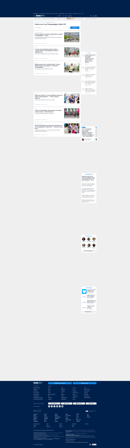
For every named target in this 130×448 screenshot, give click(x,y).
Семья (74, 399)
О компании (36, 391)
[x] (60, 406)
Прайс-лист (36, 389)
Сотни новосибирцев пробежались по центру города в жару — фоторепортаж (48, 111)
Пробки (65, 15)
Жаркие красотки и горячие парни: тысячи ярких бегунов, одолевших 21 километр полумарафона (47, 66)
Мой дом (63, 394)
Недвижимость (36, 13)
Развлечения (75, 395)
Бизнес (49, 389)
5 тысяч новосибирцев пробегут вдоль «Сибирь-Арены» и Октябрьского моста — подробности (47, 51)
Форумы (55, 13)
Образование (63, 399)
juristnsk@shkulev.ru (57, 438)
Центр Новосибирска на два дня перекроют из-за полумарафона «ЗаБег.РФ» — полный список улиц (49, 127)
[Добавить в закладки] (78, 43)
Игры (79, 13)
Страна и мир (86, 391)
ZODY (82, 13)
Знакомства (47, 13)
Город (49, 392)
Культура (62, 391)
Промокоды (42, 13)
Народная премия (87, 397)
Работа (74, 394)
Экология (86, 392)
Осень (74, 389)
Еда (48, 395)
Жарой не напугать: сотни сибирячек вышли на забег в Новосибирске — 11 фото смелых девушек (49, 97)
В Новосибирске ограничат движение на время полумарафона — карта (49, 34)
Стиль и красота (87, 389)
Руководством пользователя (70, 434)
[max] (57, 406)
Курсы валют (75, 13)
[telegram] (49, 406)
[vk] (52, 406)
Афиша (66, 13)
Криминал (63, 389)
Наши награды (36, 392)
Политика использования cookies (70, 439)
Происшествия (75, 392)
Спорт (85, 387)
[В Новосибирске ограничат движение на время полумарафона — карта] (71, 37)
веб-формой (50, 439)
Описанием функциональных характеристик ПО (72, 435)
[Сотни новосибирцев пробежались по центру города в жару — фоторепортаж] (71, 113)
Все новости (43, 22)
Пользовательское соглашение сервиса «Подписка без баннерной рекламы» (77, 442)
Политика (74, 391)
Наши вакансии (36, 394)
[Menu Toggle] (34, 15)
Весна (49, 391)
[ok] (54, 406)
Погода (52, 13)
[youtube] (62, 406)
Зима (62, 387)
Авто (49, 387)
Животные (50, 397)
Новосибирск (37, 22)
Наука (62, 395)
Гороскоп (70, 13)
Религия (74, 397)
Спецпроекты (86, 395)
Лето (62, 392)
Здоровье (50, 399)
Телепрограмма (61, 13)
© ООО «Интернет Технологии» (38, 444)
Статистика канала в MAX (38, 399)
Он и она (74, 387)
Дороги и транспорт (51, 394)
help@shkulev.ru (40, 439)
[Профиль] (96, 15)
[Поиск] (91, 15)
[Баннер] (70, 19)
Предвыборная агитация (38, 397)
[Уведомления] (93, 15)
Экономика (86, 394)
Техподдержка (36, 395)
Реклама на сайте (37, 387)
